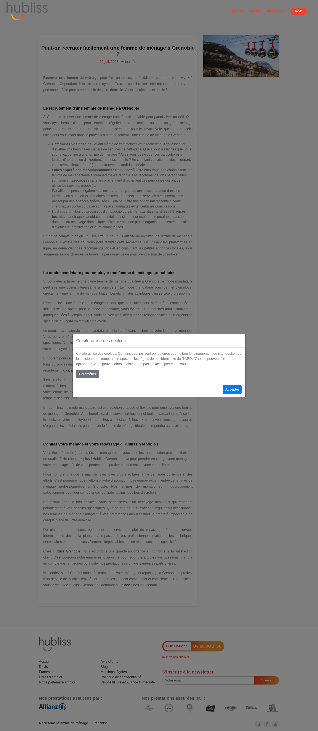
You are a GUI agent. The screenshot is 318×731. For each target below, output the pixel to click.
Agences (237, 11)
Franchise (254, 11)
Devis (298, 11)
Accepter (232, 389)
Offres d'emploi (276, 11)
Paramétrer (87, 374)
